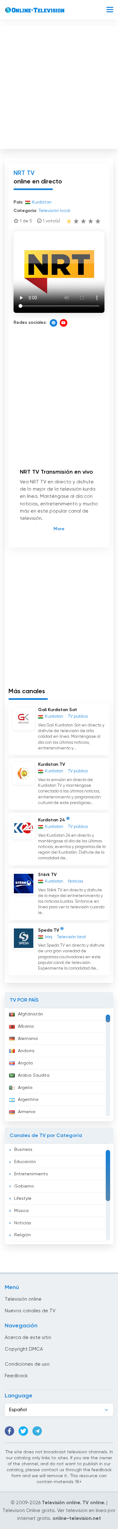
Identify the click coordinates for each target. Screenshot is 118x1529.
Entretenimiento (31, 1174)
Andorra (26, 1051)
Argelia (25, 1088)
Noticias (22, 1223)
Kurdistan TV (51, 764)
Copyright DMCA (24, 1349)
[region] (59, 1064)
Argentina (28, 1099)
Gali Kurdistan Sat (57, 710)
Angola (25, 1063)
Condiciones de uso (27, 1364)
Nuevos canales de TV (30, 1311)
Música (21, 1211)
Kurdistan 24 (51, 820)
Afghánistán (30, 1014)
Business (23, 1149)
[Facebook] (9, 1431)
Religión (22, 1235)
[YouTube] (63, 323)
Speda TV (48, 930)
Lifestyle (22, 1198)
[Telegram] (37, 1431)
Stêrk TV (47, 875)
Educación (25, 1162)
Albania (26, 1026)
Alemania (28, 1039)
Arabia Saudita (33, 1075)
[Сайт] (53, 323)
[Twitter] (23, 1431)
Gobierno (24, 1186)
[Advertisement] (59, 86)
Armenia (26, 1112)
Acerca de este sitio (28, 1337)
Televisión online (23, 1299)
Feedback (16, 1376)
